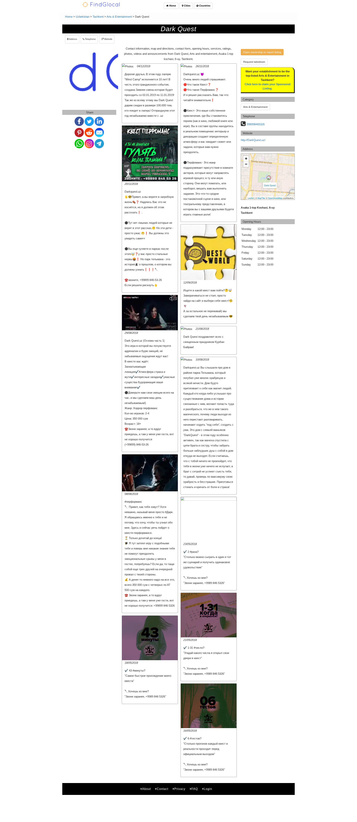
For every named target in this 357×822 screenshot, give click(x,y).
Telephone (90, 39)
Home (172, 5)
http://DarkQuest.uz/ (253, 140)
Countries (204, 5)
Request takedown (254, 61)
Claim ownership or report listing (262, 52)
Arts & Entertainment (119, 16)
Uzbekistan (82, 16)
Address (72, 39)
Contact (162, 788)
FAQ (194, 788)
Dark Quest (270, 185)
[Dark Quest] (269, 178)
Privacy (179, 788)
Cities (186, 5)
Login (208, 788)
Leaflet (251, 198)
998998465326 (256, 124)
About (146, 788)
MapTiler (261, 198)
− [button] (246, 164)
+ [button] (246, 158)
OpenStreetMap (275, 198)
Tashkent (98, 16)
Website (108, 39)
